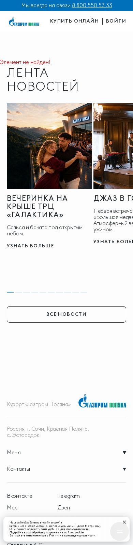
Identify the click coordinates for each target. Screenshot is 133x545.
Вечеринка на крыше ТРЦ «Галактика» (37, 206)
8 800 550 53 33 (92, 5)
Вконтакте (19, 496)
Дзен (64, 508)
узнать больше (30, 246)
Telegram (69, 496)
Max (12, 508)
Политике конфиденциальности (72, 535)
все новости (66, 314)
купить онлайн (74, 21)
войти (116, 21)
